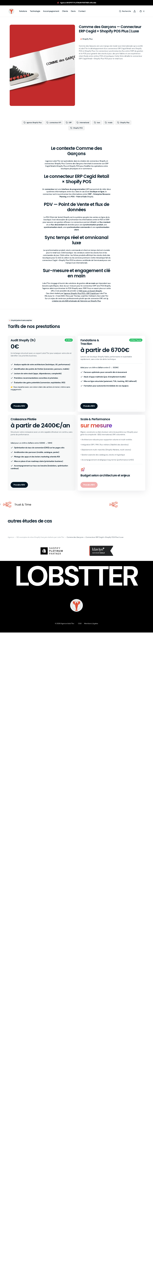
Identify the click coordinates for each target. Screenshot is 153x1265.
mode (110, 122)
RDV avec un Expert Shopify (90, 291)
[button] (125, 11)
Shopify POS (77, 128)
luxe (98, 122)
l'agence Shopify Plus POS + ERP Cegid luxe (81, 293)
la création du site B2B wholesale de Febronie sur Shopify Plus (80, 299)
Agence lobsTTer (67, 623)
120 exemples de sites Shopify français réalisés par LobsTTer (40, 537)
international (84, 122)
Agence (11, 537)
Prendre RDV (19, 406)
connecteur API (55, 122)
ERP (70, 122)
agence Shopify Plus (34, 122)
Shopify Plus (124, 122)
